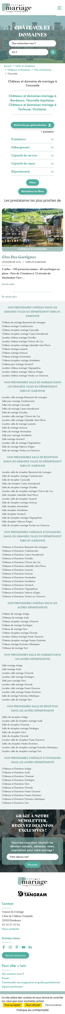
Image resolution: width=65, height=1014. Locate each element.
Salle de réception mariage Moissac (19, 502)
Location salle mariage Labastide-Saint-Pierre (24, 420)
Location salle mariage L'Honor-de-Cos (21, 416)
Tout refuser (33, 1005)
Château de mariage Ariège (15, 613)
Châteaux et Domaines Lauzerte (17, 569)
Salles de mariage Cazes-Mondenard (20, 408)
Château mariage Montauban (16, 356)
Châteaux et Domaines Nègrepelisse (20, 588)
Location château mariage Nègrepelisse (21, 368)
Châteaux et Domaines (19, 69)
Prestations (18, 139)
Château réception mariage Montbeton (21, 360)
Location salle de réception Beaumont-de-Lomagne (26, 472)
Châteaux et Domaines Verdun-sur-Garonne (23, 596)
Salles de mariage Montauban (16, 431)
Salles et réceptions (25, 66)
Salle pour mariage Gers (14, 680)
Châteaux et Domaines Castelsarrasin (20, 550)
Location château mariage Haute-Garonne (22, 636)
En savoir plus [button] (9, 296)
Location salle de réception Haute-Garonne (23, 739)
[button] (32, 230)
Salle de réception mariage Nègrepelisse (22, 517)
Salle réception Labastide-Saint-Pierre (20, 495)
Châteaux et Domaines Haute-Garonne (21, 791)
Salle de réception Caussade (16, 479)
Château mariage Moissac (15, 352)
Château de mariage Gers (14, 629)
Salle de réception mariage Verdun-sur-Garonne (25, 525)
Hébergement (20, 147)
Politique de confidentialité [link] (33, 1010)
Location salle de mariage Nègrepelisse (21, 442)
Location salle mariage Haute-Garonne (21, 688)
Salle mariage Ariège (12, 665)
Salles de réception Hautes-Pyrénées (20, 743)
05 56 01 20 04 (11, 924)
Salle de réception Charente (15, 724)
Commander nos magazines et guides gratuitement (31, 982)
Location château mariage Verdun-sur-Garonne (25, 375)
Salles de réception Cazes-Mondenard (21, 483)
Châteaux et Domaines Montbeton (18, 581)
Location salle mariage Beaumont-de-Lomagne (24, 397)
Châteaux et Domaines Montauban (19, 577)
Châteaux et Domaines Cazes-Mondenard (22, 554)
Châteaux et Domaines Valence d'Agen (21, 592)
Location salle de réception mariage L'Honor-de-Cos (27, 491)
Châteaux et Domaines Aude (16, 772)
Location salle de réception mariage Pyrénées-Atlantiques (30, 747)
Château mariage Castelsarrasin (17, 326)
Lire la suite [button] (8, 284)
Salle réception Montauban (15, 506)
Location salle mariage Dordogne (18, 676)
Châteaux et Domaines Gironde (17, 787)
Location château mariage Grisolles (19, 337)
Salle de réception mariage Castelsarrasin (22, 476)
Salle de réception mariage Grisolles (19, 487)
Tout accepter (12, 1005)
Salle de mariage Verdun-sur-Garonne (21, 450)
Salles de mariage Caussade (16, 404)
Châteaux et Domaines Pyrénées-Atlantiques (23, 799)
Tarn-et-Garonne (42, 69)
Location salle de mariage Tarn (17, 699)
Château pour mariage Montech (17, 364)
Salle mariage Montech (13, 439)
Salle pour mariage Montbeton (17, 435)
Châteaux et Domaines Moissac (17, 573)
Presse (5, 978)
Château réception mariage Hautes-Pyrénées (24, 640)
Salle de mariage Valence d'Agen (18, 446)
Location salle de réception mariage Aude (22, 720)
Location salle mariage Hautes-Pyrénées (21, 692)
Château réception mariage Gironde (19, 632)
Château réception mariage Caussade (20, 330)
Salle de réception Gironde (15, 736)
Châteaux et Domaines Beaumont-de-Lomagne (24, 547)
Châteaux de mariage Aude (15, 617)
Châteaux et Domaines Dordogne (18, 780)
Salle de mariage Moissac (14, 427)
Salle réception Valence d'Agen (17, 521)
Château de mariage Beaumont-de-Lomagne (23, 322)
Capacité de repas (23, 163)
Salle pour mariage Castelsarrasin (18, 401)
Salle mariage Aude (11, 669)
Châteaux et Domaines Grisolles (17, 558)
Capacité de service (24, 155)
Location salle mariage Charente (17, 673)
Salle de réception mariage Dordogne (20, 728)
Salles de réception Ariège (15, 717)
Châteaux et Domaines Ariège (16, 768)
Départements (20, 171)
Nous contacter (10, 929)
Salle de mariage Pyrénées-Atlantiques (20, 695)
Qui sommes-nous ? (13, 974)
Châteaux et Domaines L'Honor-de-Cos (21, 562)
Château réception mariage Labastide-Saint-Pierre (26, 345)
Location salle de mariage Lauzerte (19, 423)
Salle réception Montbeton (15, 510)
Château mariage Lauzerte (15, 349)
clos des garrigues (19, 256)
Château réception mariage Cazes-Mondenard (25, 333)
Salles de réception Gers (14, 732)
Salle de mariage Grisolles (15, 412)
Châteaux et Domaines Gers (16, 783)
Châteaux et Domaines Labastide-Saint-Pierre (24, 566)
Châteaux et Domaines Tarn (15, 802)
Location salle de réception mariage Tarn (21, 751)
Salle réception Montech (14, 514)
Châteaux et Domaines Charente (18, 776)
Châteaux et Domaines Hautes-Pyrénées (21, 795)
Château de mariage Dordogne (17, 625)
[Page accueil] (16, 8)
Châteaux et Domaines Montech (17, 585)
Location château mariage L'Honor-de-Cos (22, 341)
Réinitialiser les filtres (32, 191)
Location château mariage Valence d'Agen (22, 371)
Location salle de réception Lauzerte (19, 498)
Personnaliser (53, 1005)
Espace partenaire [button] (12, 986)
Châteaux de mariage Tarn (15, 648)
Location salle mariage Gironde (17, 684)
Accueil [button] (8, 66)
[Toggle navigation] (59, 8)
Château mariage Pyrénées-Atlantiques (21, 644)
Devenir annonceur (15, 955)
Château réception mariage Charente (20, 621)
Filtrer (33, 182)
